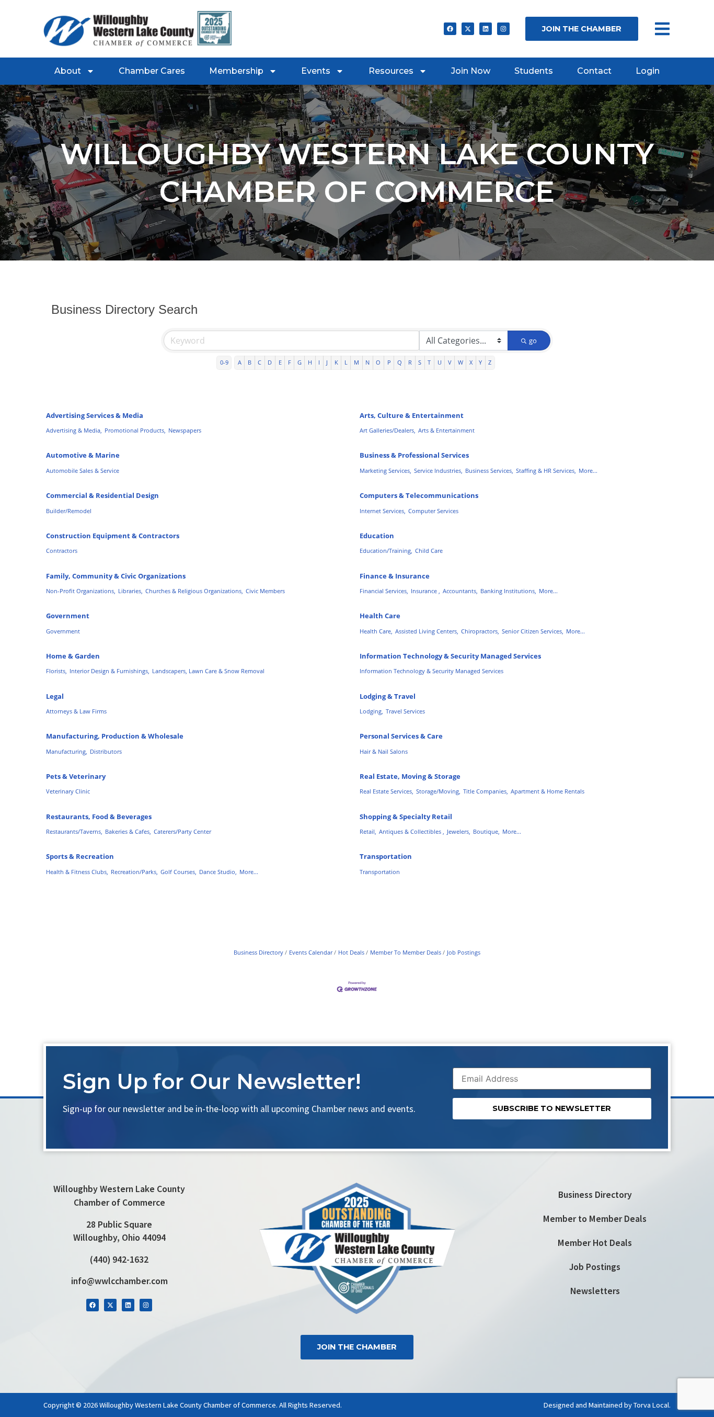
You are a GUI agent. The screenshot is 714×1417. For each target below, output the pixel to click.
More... (588, 470)
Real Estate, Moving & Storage (410, 776)
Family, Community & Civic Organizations (116, 576)
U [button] (439, 362)
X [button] (471, 362)
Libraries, (130, 591)
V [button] (450, 362)
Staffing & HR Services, (546, 470)
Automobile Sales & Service (82, 470)
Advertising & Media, (74, 430)
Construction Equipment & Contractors (112, 535)
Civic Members (265, 591)
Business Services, (489, 470)
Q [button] (399, 362)
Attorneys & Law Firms (76, 711)
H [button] (310, 362)
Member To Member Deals (405, 952)
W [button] (460, 362)
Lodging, (371, 711)
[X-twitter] (468, 28)
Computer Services (433, 511)
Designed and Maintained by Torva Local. (607, 1405)
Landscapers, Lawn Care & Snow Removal (208, 671)
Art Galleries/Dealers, (388, 430)
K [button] (336, 362)
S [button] (419, 362)
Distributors (106, 751)
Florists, (56, 671)
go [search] (533, 340)
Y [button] (480, 362)
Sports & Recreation (80, 856)
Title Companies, (485, 791)
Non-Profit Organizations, (81, 591)
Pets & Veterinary (76, 776)
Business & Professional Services (414, 455)
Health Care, (376, 631)
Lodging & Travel (388, 696)
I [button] (319, 362)
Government (67, 615)
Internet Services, (383, 511)
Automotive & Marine (83, 455)
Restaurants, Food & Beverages (99, 816)
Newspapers (184, 430)
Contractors (61, 550)
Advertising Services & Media (94, 415)
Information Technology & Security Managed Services (450, 656)
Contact (594, 71)
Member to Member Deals (595, 1219)
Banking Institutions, (508, 591)
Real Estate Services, (386, 791)
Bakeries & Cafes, (128, 831)
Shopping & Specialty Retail (406, 816)
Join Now (470, 71)
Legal (55, 696)
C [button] (259, 362)
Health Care (380, 615)
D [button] (270, 362)
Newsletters (595, 1291)
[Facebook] (450, 28)
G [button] (299, 362)
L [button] (346, 362)
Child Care (429, 550)
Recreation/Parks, (134, 872)
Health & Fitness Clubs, (77, 872)
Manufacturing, (66, 751)
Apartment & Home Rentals (547, 791)
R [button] (410, 362)
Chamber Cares (152, 71)
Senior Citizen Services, (532, 631)
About (67, 71)
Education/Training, (386, 550)
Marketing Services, (385, 470)
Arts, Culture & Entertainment (412, 415)
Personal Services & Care (401, 736)
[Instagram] (503, 28)
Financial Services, (384, 591)
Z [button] (489, 362)
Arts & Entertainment (446, 430)
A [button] (239, 362)
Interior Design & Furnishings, (109, 671)
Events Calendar (310, 952)
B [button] (249, 362)
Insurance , (425, 591)
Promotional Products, (135, 430)
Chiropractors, (480, 631)
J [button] (327, 362)
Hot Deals (351, 952)
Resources (390, 71)
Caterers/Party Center (182, 831)
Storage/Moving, (438, 791)
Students (533, 71)
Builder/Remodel (68, 511)
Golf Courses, (178, 872)
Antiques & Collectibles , (411, 831)
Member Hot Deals (595, 1243)
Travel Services (405, 711)
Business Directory (258, 952)
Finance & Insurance (395, 576)
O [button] (378, 362)
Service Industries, (438, 470)
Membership (236, 71)
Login (648, 71)
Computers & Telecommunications (419, 495)
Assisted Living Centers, (426, 631)
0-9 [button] (224, 362)
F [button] (289, 362)
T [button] (429, 362)
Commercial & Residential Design (102, 495)
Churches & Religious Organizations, (194, 591)
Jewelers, (458, 831)
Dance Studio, (218, 872)
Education (377, 535)
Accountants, (460, 591)
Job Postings (463, 952)
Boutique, (486, 831)
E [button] (280, 362)
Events (315, 71)
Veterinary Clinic (68, 791)
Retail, (368, 831)
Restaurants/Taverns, (74, 831)
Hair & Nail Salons (384, 751)
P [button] (389, 362)
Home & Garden (73, 656)
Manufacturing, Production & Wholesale (114, 736)
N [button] (367, 362)
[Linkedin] (485, 28)
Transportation (386, 856)
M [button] (356, 362)
